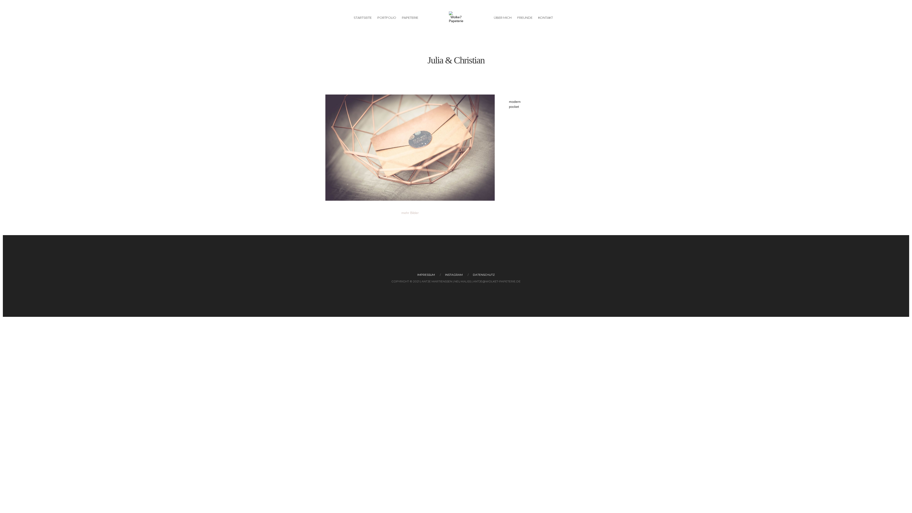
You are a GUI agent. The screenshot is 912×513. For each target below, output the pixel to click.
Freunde (524, 17)
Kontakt (545, 17)
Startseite (363, 17)
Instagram (454, 274)
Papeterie (410, 17)
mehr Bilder (410, 213)
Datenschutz (484, 274)
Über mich (503, 17)
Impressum (426, 274)
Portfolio (386, 17)
